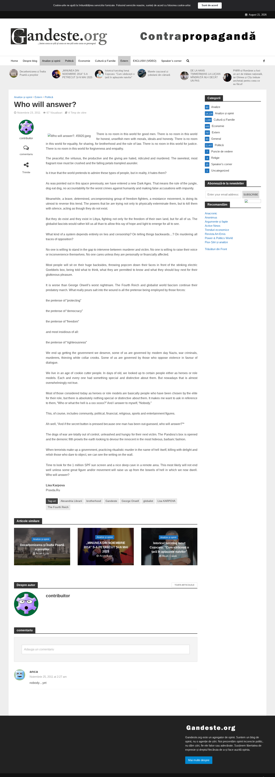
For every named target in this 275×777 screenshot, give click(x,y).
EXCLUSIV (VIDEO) (144, 60)
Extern (124, 60)
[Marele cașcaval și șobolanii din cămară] (142, 73)
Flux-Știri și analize (216, 242)
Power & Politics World (219, 238)
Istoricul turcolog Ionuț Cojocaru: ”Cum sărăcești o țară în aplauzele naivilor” (120, 74)
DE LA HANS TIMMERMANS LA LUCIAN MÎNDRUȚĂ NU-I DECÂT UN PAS (205, 75)
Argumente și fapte (216, 221)
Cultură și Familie (105, 60)
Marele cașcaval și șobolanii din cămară (159, 73)
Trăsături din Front (216, 249)
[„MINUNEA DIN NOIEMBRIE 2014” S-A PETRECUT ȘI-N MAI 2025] (56, 74)
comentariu (26, 154)
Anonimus (211, 217)
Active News (212, 225)
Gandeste (111, 500)
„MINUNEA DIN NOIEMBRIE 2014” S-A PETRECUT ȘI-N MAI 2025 (77, 74)
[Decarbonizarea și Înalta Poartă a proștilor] (13, 73)
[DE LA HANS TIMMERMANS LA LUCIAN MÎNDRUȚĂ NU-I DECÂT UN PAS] (184, 75)
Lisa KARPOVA (166, 500)
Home (14, 60)
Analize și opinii (51, 60)
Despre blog (30, 60)
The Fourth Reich (58, 507)
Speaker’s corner (171, 60)
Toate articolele (184, 585)
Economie (84, 60)
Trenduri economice (217, 229)
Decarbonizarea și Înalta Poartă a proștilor (33, 73)
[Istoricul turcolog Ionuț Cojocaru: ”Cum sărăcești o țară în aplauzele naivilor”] (99, 74)
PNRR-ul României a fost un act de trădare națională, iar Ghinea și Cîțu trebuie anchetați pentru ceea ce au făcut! (248, 77)
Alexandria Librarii (71, 500)
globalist (148, 500)
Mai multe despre (198, 760)
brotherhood (93, 500)
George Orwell (130, 500)
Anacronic (211, 213)
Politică (69, 60)
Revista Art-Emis (215, 233)
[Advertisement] (233, 322)
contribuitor (26, 138)
